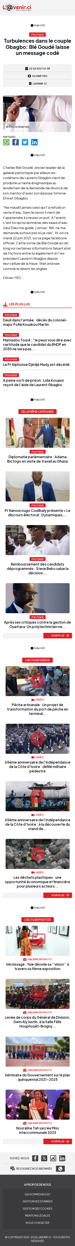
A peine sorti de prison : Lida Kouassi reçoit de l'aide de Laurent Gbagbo (33, 382)
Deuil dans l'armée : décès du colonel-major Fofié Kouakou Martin (35, 322)
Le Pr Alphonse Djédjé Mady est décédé (36, 364)
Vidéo (40, 699)
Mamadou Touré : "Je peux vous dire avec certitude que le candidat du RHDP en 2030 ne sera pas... (37, 344)
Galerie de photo (39, 959)
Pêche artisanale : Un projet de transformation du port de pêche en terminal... (37, 709)
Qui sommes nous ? (38, 1194)
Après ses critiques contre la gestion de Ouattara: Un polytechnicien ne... (37, 624)
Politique (11, 315)
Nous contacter (37, 1222)
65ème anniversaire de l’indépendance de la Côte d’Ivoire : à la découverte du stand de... (37, 824)
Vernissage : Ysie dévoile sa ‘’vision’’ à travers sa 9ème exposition (37, 966)
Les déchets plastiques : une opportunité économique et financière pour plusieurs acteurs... (37, 881)
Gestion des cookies (37, 1208)
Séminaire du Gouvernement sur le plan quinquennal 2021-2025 (37, 1077)
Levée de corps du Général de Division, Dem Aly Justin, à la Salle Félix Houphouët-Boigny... (37, 1021)
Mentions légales (37, 1215)
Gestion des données (38, 1201)
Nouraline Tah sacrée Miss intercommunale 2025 (37, 1130)
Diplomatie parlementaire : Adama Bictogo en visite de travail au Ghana (37, 459)
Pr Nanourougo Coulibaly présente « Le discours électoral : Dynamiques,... (37, 512)
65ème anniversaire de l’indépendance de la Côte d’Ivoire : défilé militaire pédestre (37, 766)
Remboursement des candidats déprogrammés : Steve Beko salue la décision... (37, 568)
